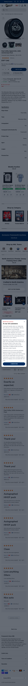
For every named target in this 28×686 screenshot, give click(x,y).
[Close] (24, 321)
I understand (14, 363)
